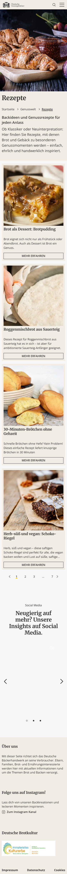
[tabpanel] (33, 679)
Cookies (59, 870)
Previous (5, 681)
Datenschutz (36, 870)
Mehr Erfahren (33, 256)
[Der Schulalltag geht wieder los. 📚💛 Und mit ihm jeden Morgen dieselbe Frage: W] (33, 679)
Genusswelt (28, 109)
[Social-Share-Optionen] (13, 712)
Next (61, 681)
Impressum (10, 870)
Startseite (8, 109)
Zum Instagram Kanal (21, 812)
